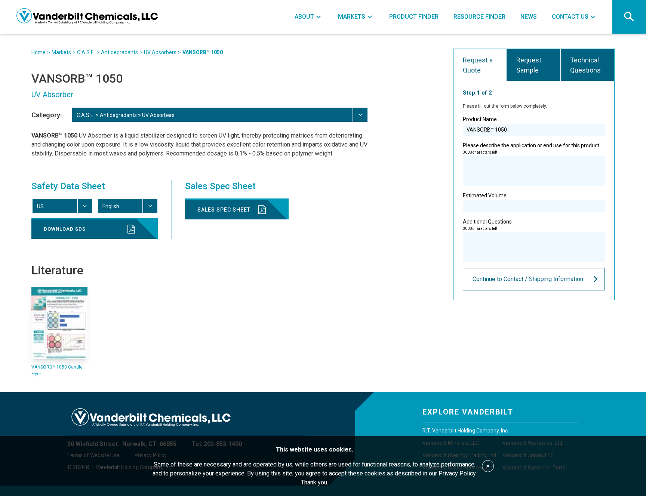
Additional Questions (487, 225)
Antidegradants (119, 52)
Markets (61, 52)
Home (38, 52)
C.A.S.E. (86, 52)
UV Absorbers (160, 52)
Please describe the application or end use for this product (531, 148)
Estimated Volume (485, 195)
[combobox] (219, 114)
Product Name (480, 119)
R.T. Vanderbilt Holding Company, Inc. (465, 431)
